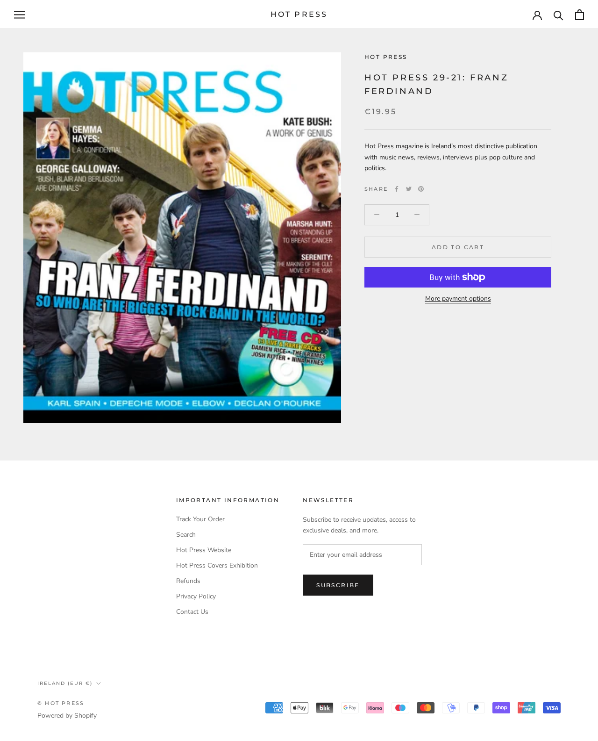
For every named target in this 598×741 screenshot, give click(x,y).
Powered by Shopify (67, 715)
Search (186, 534)
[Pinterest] (421, 189)
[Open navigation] (19, 15)
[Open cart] (579, 14)
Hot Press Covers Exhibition (217, 565)
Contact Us (192, 611)
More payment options (458, 298)
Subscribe (338, 585)
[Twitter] (409, 189)
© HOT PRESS (60, 703)
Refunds (188, 580)
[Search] (558, 15)
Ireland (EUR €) (65, 683)
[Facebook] (396, 189)
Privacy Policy (196, 596)
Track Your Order (200, 519)
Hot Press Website (203, 550)
